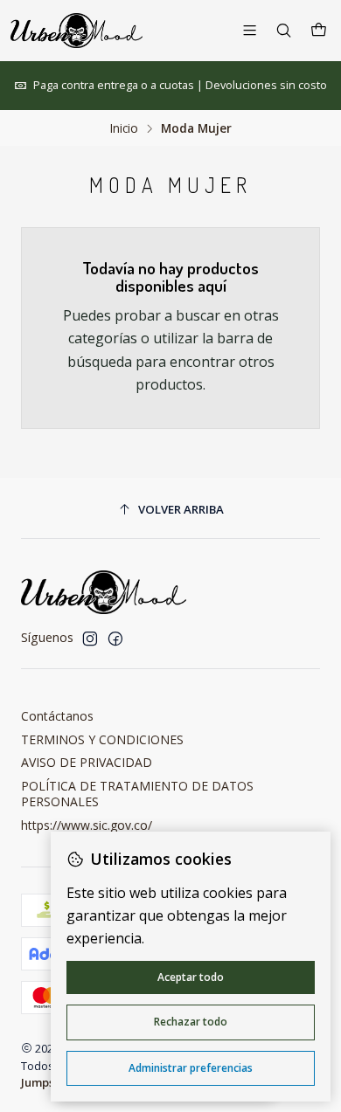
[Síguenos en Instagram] (90, 638)
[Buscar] (284, 30)
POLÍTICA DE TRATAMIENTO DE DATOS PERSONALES (137, 793)
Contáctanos (57, 716)
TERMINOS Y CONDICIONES (102, 739)
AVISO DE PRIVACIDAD (86, 762)
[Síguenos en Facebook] (115, 638)
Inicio (124, 128)
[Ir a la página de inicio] (76, 30)
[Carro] (319, 31)
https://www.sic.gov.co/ (86, 825)
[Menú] (249, 30)
